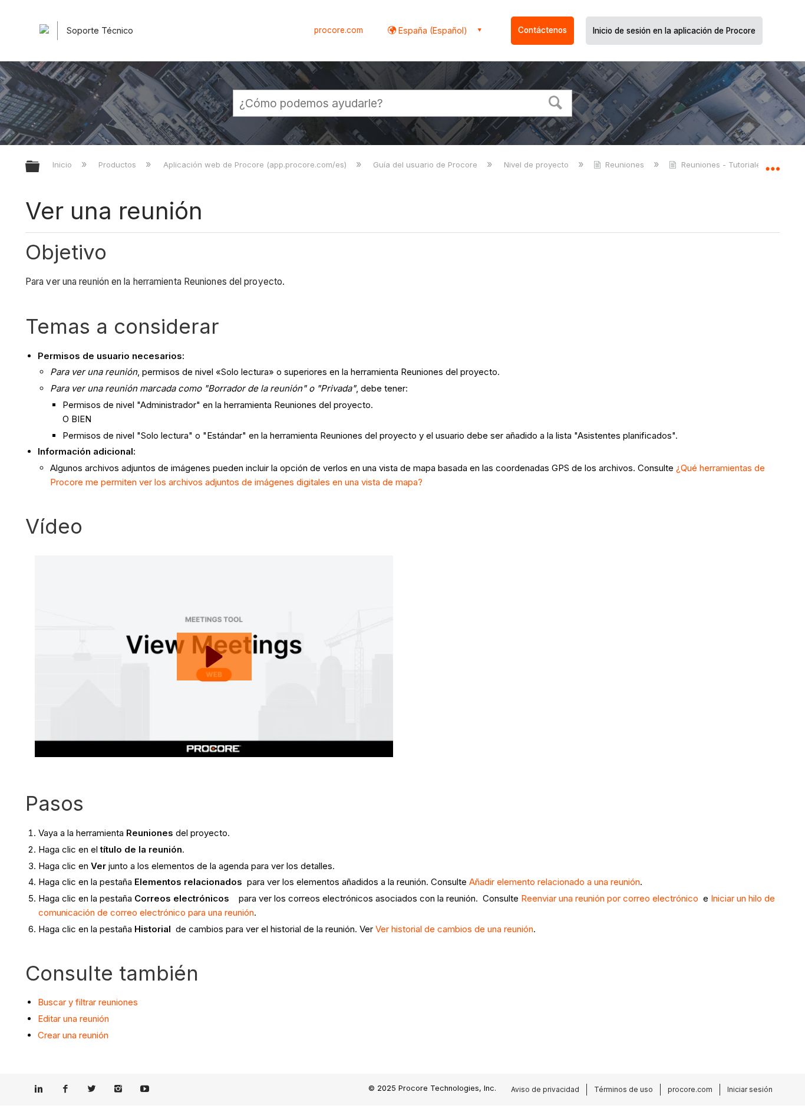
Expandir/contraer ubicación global (773, 163)
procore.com (338, 30)
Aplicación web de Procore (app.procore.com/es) (255, 164)
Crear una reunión (73, 1035)
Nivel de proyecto (537, 164)
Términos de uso (623, 1089)
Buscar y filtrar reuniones (88, 1002)
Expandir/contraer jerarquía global (40, 167)
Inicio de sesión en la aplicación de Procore (674, 30)
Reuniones (624, 164)
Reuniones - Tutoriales (723, 164)
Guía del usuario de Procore (426, 164)
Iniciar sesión (750, 1089)
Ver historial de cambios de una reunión (454, 929)
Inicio (63, 164)
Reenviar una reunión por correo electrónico (609, 898)
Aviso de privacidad (545, 1089)
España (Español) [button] (431, 30)
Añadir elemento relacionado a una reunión (554, 881)
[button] (555, 101)
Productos (118, 164)
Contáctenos (542, 30)
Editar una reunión (73, 1018)
